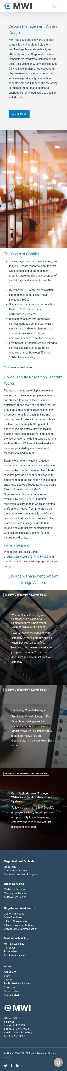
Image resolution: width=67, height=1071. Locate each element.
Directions (9, 987)
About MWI (10, 971)
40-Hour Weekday (14, 943)
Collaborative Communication (20, 928)
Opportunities (11, 991)
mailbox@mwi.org (22, 1032)
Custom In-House (14, 913)
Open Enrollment (13, 917)
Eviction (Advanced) (15, 955)
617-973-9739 (21, 1028)
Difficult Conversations (17, 921)
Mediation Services (14, 889)
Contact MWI (11, 995)
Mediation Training (16, 938)
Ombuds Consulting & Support (21, 874)
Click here (10, 367)
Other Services (14, 883)
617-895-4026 (39, 556)
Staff (7, 975)
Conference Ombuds (15, 870)
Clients (8, 979)
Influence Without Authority (19, 925)
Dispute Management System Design (26, 595)
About (8, 966)
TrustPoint (10, 866)
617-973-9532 (17, 1036)
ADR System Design (15, 897)
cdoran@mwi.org (17, 556)
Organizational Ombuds (19, 861)
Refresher (9, 947)
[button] (61, 6)
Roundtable (10, 951)
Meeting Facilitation (15, 893)
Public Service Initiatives (17, 983)
